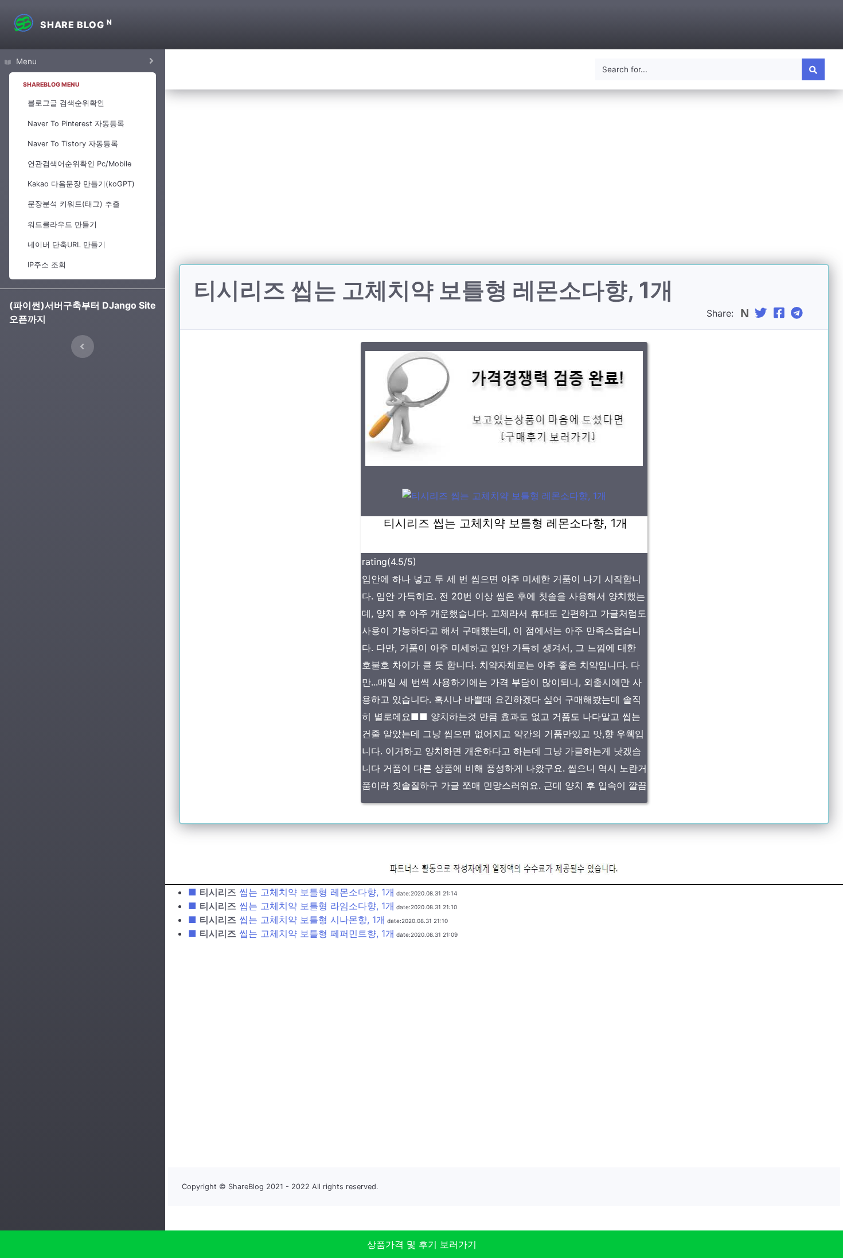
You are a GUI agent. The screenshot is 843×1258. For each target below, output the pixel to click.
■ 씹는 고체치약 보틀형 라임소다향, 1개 (291, 906)
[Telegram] (798, 313)
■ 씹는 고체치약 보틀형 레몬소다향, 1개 (291, 892)
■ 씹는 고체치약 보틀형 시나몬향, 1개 (286, 919)
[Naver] (746, 313)
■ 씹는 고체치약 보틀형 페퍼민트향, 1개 (291, 933)
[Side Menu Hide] (82, 346)
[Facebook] (780, 313)
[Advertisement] (504, 183)
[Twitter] (762, 313)
